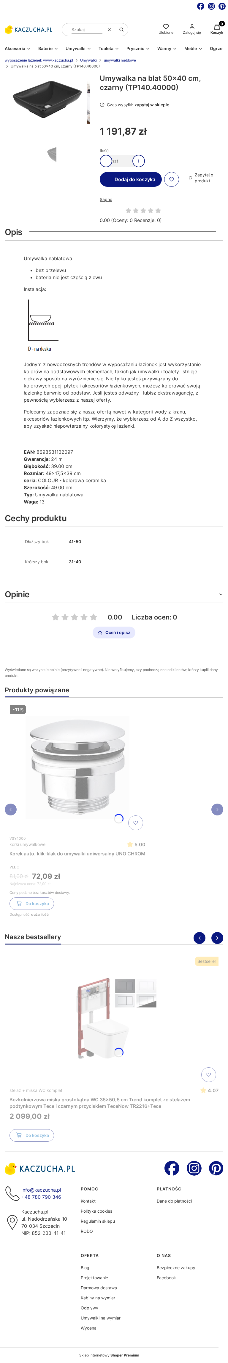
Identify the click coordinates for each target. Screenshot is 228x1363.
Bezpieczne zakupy (176, 1267)
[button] (121, 30)
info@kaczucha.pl (41, 1190)
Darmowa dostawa (99, 1287)
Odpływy (89, 1307)
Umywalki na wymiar (101, 1317)
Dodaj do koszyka (135, 179)
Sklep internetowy (109, 1355)
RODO (87, 1231)
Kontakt (88, 1200)
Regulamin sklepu (98, 1221)
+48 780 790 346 (41, 1197)
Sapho (106, 199)
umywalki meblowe (120, 60)
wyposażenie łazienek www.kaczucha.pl (39, 60)
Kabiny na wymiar (98, 1297)
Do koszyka (37, 903)
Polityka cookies (96, 1211)
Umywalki (88, 60)
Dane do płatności (174, 1200)
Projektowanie (94, 1277)
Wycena (88, 1327)
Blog (85, 1267)
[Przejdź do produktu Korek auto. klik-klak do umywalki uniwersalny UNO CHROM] (77, 767)
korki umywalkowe (27, 844)
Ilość (104, 150)
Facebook (166, 1277)
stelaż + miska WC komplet (36, 1090)
